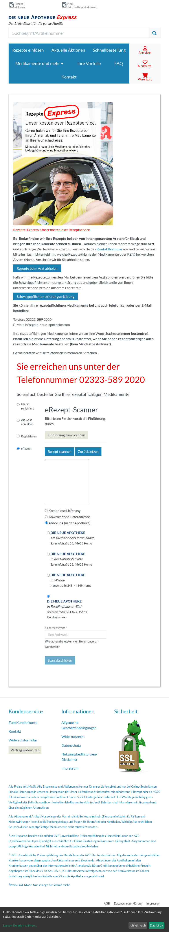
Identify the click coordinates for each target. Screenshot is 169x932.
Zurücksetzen (88, 451)
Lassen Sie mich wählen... (20, 925)
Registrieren (29, 436)
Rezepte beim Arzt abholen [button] (37, 268)
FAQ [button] (118, 63)
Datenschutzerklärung (128, 903)
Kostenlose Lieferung (64, 510)
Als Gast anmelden (27, 422)
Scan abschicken (60, 660)
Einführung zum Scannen (66, 435)
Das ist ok (156, 925)
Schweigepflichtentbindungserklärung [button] (45, 296)
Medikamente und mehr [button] (38, 63)
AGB (107, 903)
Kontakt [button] (69, 76)
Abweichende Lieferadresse (69, 517)
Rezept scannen (60, 451)
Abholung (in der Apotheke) (69, 523)
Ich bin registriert (27, 406)
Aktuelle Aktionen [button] (68, 50)
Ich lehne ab (138, 925)
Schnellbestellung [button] (109, 50)
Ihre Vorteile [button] (89, 63)
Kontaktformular (109, 249)
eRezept (26, 448)
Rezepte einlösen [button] (28, 50)
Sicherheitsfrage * (56, 628)
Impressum (153, 903)
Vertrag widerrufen (25, 750)
